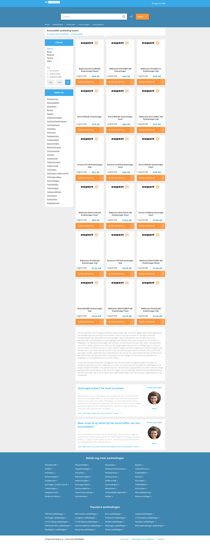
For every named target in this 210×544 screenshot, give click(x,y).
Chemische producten (84, 492)
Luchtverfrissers (53, 125)
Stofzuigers (51, 169)
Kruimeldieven (98, 24)
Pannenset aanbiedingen (115, 517)
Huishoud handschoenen (57, 121)
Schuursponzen (53, 151)
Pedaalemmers (53, 136)
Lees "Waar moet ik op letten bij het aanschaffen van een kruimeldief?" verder (108, 446)
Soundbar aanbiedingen (144, 521)
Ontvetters (51, 132)
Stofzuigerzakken (54, 177)
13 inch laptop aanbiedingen (146, 517)
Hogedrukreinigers (54, 117)
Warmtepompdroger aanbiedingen (149, 525)
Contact (160, 539)
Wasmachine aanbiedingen (86, 514)
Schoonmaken (84, 24)
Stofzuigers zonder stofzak (57, 173)
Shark (49, 61)
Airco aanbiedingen (113, 514)
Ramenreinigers (53, 143)
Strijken (108, 496)
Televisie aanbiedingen (54, 514)
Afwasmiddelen (53, 103)
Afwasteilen (51, 106)
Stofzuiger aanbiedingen (55, 517)
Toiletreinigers (53, 188)
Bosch (49, 52)
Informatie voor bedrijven (143, 539)
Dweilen (50, 114)
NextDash (79, 539)
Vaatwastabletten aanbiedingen (88, 525)
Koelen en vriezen (52, 496)
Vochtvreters (52, 199)
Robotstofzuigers (54, 147)
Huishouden (70, 24)
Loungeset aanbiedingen (85, 517)
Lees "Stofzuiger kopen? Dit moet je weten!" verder (98, 413)
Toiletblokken (52, 184)
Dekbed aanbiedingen (114, 521)
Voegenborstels (53, 203)
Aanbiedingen (58, 24)
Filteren (59, 42)
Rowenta (50, 55)
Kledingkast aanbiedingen (55, 529)
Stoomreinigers (53, 181)
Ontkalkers (51, 129)
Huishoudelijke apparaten (115, 492)
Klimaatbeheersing (142, 492)
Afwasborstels (52, 99)
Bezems (50, 110)
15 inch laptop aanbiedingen (56, 521)
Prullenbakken (53, 140)
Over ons (124, 539)
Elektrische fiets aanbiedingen (57, 525)
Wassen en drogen (142, 496)
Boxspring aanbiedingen (84, 529)
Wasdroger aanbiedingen (115, 525)
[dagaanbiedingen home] (52, 2)
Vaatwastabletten (54, 192)
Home (47, 24)
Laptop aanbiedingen (143, 514)
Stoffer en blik (52, 166)
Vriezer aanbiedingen (113, 529)
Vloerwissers (52, 195)
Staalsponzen (52, 158)
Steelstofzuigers (53, 162)
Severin (50, 58)
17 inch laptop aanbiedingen (86, 521)
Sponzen (50, 155)
